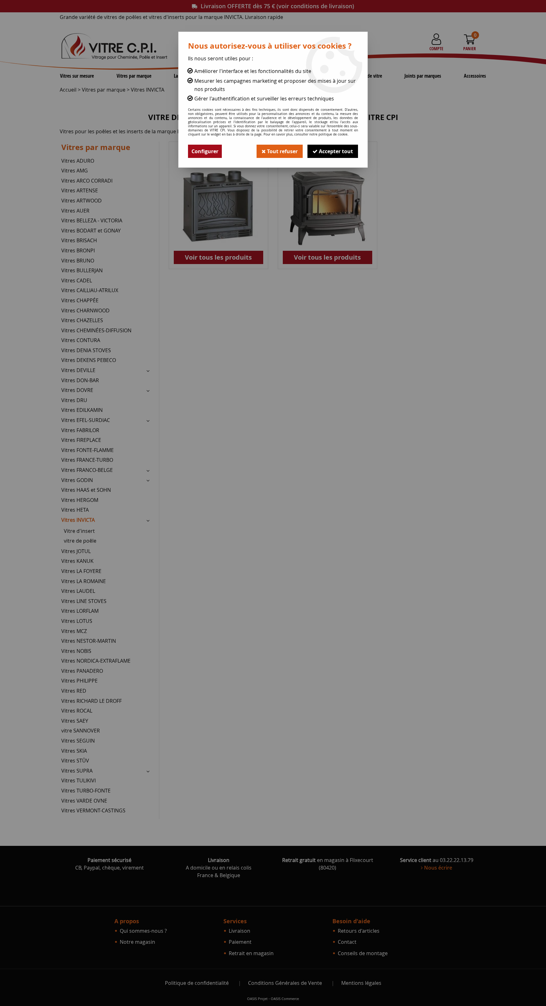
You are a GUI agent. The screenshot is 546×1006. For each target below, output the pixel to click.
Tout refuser (282, 151)
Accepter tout (335, 151)
